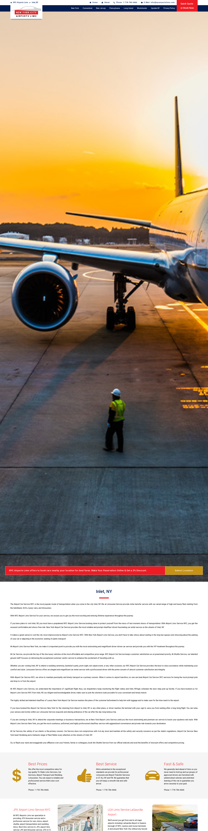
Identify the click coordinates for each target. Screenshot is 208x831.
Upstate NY (155, 8)
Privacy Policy (169, 8)
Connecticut (87, 8)
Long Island (128, 8)
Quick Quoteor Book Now (187, 5)
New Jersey (101, 8)
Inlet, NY (35, 2)
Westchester (142, 8)
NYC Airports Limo (20, 2)
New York (75, 8)
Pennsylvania (114, 8)
